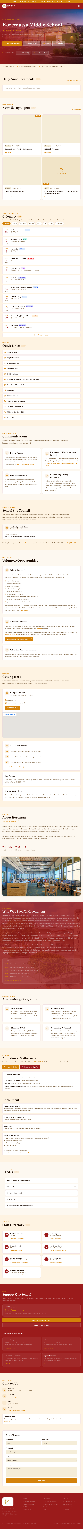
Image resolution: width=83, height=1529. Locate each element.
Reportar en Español (31, 1067)
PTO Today (24, 610)
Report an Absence (13, 43)
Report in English (12, 1067)
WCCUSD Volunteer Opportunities (18, 639)
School (15, 223)
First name (9, 1440)
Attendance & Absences (50, 1504)
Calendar (60, 43)
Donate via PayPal (10, 1348)
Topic (7, 1456)
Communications (68, 1507)
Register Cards (48, 1348)
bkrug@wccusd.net (55, 1238)
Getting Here (27, 1510)
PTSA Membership (69, 1501)
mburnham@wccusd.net (17, 1238)
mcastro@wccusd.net (16, 1250)
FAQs (44, 1510)
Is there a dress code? (14, 1193)
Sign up (6, 1421)
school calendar (26, 543)
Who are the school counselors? (17, 1187)
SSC (45, 223)
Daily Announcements (50, 1501)
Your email (9, 1448)
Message (9, 1465)
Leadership (59, 223)
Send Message (41, 1481)
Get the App (8, 1364)
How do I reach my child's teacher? (18, 1180)
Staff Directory (27, 1507)
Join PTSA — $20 (41, 53)
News (47, 43)
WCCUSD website (11, 634)
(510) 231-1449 (71, 543)
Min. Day (31, 223)
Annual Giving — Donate (41, 1325)
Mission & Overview (29, 1501)
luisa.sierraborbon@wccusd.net (19, 1262)
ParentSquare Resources (25, 464)
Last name (45, 1440)
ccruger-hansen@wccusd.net (58, 1250)
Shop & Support (49, 1364)
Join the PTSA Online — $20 (41, 1320)
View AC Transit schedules (13, 767)
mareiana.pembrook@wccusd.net (19, 1274)
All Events (6, 223)
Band (51, 223)
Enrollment (46, 1507)
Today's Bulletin (32, 43)
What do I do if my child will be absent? (20, 1205)
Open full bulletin (73, 81)
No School (23, 223)
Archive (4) (77, 109)
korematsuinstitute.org (12, 980)
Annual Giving (24, 53)
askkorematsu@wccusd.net (16, 703)
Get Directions (11, 707)
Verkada (39, 629)
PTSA (38, 223)
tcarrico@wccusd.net (56, 1262)
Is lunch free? (11, 1199)
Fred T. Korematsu (29, 1504)
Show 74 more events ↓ (41, 335)
